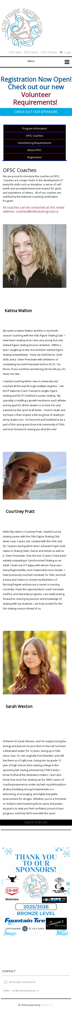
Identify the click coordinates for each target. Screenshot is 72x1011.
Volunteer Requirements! (36, 98)
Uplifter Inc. (47, 1004)
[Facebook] (6, 981)
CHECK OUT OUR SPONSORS (36, 112)
